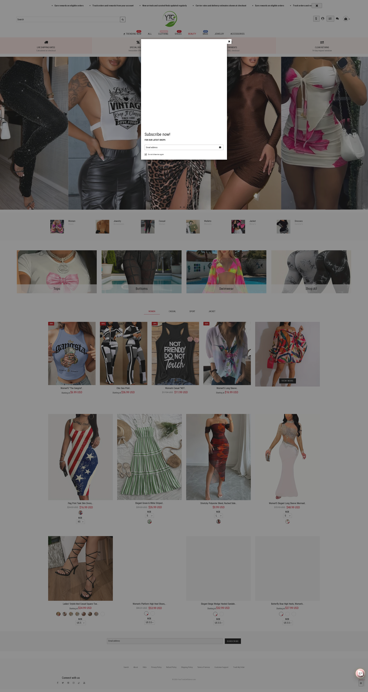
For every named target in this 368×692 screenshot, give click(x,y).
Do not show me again (156, 154)
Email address (152, 147)
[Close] (229, 41)
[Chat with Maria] (360, 673)
